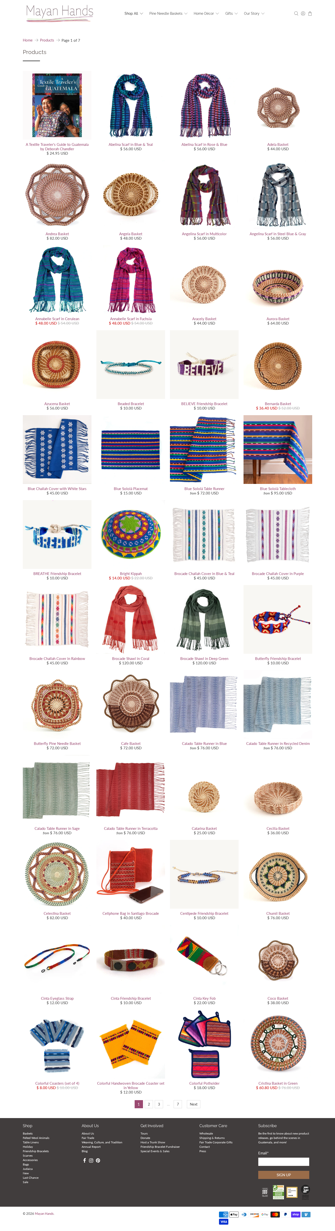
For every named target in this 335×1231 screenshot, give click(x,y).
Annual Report (91, 1147)
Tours (144, 1133)
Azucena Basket (57, 403)
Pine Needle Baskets (165, 13)
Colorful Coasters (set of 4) (57, 1083)
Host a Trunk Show (153, 1142)
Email (263, 1153)
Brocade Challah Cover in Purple (278, 573)
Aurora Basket (278, 318)
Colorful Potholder (204, 1083)
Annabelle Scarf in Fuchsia (131, 318)
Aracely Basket (204, 318)
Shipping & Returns (212, 1138)
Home (28, 40)
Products (47, 40)
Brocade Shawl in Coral (130, 658)
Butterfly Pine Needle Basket (57, 743)
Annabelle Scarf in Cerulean (57, 318)
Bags (26, 1164)
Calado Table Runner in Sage (57, 828)
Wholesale (206, 1133)
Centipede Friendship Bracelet (204, 913)
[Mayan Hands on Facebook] (84, 1161)
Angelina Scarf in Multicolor (204, 234)
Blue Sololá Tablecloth (278, 488)
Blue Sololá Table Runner (204, 488)
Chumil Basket (278, 913)
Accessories (30, 1160)
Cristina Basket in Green (277, 1083)
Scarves (28, 1155)
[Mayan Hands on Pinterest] (98, 1161)
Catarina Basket (204, 828)
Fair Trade (88, 1138)
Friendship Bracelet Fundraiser (160, 1147)
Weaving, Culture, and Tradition (102, 1142)
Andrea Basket (57, 234)
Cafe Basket (131, 743)
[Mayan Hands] (60, 14)
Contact (204, 1147)
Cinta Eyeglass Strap (57, 998)
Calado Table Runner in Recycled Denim (278, 743)
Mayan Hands (44, 1214)
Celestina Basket (57, 913)
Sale (25, 1182)
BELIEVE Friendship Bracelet (204, 403)
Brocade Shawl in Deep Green (204, 658)
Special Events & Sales (155, 1151)
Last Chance (31, 1177)
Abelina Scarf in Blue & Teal (131, 144)
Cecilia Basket (278, 828)
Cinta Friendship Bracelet (131, 998)
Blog (85, 1151)
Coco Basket (278, 998)
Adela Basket (277, 144)
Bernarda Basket (278, 403)
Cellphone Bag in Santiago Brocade (131, 913)
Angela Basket (130, 234)
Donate (145, 1138)
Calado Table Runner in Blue (204, 743)
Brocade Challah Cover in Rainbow (57, 658)
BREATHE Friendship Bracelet (57, 573)
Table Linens (31, 1142)
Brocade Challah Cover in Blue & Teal (204, 573)
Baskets (28, 1133)
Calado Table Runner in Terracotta (130, 828)
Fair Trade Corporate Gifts (215, 1142)
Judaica (28, 1169)
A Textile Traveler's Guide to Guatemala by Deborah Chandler (57, 146)
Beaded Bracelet (131, 403)
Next (193, 1104)
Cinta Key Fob (204, 998)
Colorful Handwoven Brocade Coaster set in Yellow (130, 1085)
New (26, 1173)
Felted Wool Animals (36, 1138)
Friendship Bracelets (36, 1151)
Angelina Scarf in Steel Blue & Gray (278, 234)
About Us (88, 1133)
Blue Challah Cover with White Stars (57, 488)
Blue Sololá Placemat (131, 488)
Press (202, 1151)
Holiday (28, 1147)
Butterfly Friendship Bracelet (278, 658)
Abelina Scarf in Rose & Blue (204, 144)
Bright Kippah (131, 573)
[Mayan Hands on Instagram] (91, 1161)
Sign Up (284, 1175)
